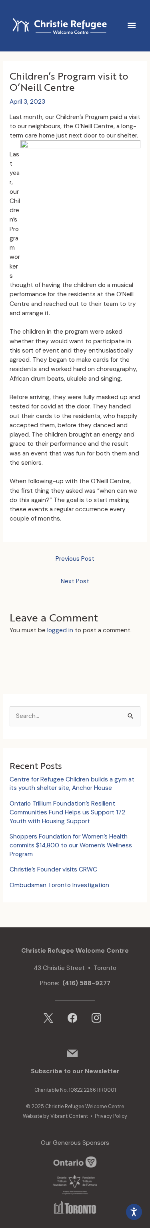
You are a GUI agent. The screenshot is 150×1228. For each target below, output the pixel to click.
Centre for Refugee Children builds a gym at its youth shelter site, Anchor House (72, 783)
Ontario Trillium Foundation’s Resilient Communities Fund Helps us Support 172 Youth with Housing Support (67, 812)
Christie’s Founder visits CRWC (53, 869)
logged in (60, 630)
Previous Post (75, 559)
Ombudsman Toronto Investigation (59, 885)
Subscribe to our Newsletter (75, 1071)
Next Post (75, 581)
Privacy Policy (111, 1116)
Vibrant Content (69, 1116)
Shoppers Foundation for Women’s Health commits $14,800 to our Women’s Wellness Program (71, 845)
